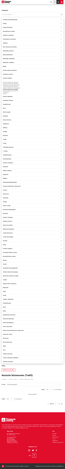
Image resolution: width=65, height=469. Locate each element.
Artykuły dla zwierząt (9, 314)
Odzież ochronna (7, 353)
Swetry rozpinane (8, 162)
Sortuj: (3, 384)
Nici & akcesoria (7, 342)
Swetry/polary (7, 158)
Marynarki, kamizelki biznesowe (11, 85)
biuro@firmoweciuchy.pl (13, 433)
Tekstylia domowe (8, 147)
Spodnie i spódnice (8, 35)
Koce (4, 108)
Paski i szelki (6, 205)
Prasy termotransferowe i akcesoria (13, 330)
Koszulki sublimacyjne (9, 209)
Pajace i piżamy (7, 170)
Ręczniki (5, 135)
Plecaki (5, 240)
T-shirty (5, 151)
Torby (4, 143)
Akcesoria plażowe (8, 322)
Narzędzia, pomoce (8, 50)
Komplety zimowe (8, 100)
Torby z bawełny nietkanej (10, 357)
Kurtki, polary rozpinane (10, 70)
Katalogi (5, 116)
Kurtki (4, 264)
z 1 (59, 403)
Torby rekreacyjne (8, 236)
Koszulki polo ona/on (9, 31)
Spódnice (5, 174)
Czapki (5, 279)
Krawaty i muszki (8, 74)
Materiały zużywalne (9, 58)
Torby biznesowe (8, 233)
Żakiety (5, 127)
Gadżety (5, 43)
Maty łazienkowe (8, 54)
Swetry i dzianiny (8, 217)
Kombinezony (7, 104)
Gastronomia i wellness (9, 283)
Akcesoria (5, 338)
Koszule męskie (7, 78)
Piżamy (5, 201)
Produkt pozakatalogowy (10, 19)
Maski (4, 66)
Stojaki (5, 131)
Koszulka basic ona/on (9, 256)
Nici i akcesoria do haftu (10, 47)
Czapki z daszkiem (8, 299)
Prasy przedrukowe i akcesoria (11, 186)
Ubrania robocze (7, 221)
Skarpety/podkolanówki (10, 182)
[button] (34, 384)
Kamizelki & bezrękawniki (10, 268)
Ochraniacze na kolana (9, 39)
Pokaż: (43, 389)
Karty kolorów (7, 119)
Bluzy (4, 244)
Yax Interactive (46, 466)
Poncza (5, 190)
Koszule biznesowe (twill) (10, 89)
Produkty (4, 379)
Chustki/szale (7, 303)
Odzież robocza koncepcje (10, 272)
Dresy (4, 295)
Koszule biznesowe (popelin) (10, 83)
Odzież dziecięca (7, 27)
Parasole (5, 213)
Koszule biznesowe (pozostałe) (11, 87)
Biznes (5, 260)
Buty (4, 307)
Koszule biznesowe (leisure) (10, 86)
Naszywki (5, 287)
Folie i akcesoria (7, 326)
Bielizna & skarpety (8, 229)
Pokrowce (6, 194)
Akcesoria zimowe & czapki (10, 275)
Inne (4, 350)
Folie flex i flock (7, 334)
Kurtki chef (6, 92)
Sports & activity (8, 225)
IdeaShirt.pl (60, 466)
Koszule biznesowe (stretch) (10, 90)
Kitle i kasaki (6, 112)
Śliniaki (5, 178)
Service (5, 93)
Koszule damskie (8, 96)
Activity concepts (8, 361)
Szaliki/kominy (7, 155)
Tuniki (4, 139)
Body (4, 311)
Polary (5, 23)
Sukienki (5, 166)
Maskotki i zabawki (8, 62)
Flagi (4, 291)
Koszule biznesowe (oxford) (10, 82)
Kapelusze (6, 123)
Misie (4, 346)
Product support (7, 248)
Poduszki (5, 197)
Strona (52, 403)
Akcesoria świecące (8, 318)
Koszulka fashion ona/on (10, 252)
